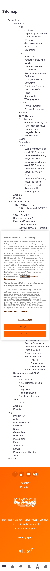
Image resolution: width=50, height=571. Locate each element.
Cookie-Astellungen (25, 528)
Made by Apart (25, 537)
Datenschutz (30, 520)
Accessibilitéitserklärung (25, 524)
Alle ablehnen (24, 334)
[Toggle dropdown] (4, 566)
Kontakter (25, 487)
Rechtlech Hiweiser (12, 520)
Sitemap (44, 520)
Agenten (25, 483)
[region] (25, 285)
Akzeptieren (25, 326)
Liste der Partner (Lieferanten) (15, 311)
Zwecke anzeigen (25, 319)
